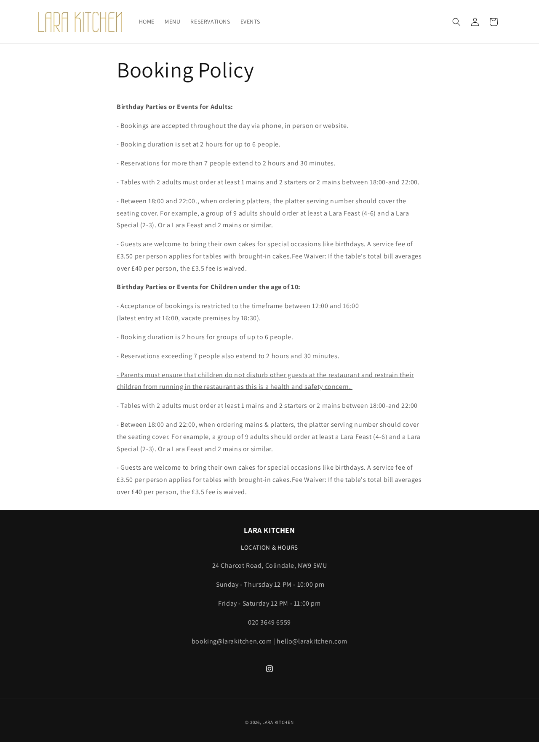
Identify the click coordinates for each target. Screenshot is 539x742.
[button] (456, 22)
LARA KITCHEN (278, 722)
